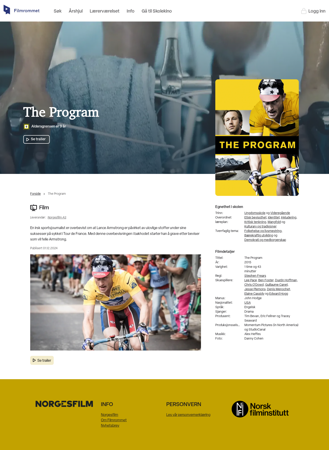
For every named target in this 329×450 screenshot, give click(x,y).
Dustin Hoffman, (286, 280)
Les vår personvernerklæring (188, 415)
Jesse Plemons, (255, 289)
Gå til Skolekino (157, 11)
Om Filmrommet (114, 420)
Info (131, 11)
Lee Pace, (251, 280)
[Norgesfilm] (66, 404)
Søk (58, 11)
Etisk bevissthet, (255, 217)
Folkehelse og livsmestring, (263, 231)
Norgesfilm (109, 415)
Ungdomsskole (254, 213)
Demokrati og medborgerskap (265, 240)
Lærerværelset (105, 11)
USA (247, 303)
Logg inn (316, 11)
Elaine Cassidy (254, 294)
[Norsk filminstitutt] (262, 409)
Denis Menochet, (279, 289)
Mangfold (274, 222)
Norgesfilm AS (57, 217)
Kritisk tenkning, (255, 222)
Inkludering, (289, 217)
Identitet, (274, 217)
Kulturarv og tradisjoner (260, 226)
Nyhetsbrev (110, 426)
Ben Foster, (266, 280)
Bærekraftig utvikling (258, 235)
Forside (35, 194)
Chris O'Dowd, (254, 285)
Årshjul (76, 11)
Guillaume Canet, (276, 285)
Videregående (280, 213)
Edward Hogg (278, 294)
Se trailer (44, 361)
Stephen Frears (255, 276)
